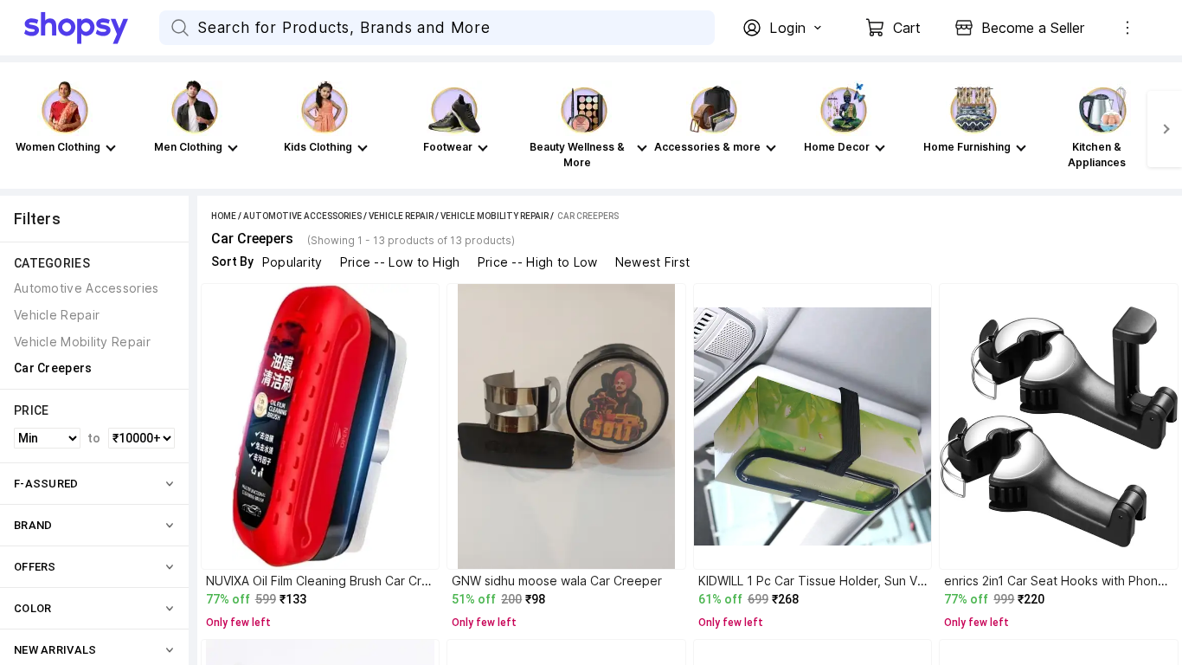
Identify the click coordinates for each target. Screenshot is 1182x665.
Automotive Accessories (302, 216)
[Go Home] (91, 27)
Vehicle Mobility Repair (494, 216)
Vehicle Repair (401, 216)
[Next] (1164, 129)
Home (223, 216)
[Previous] (17, 129)
